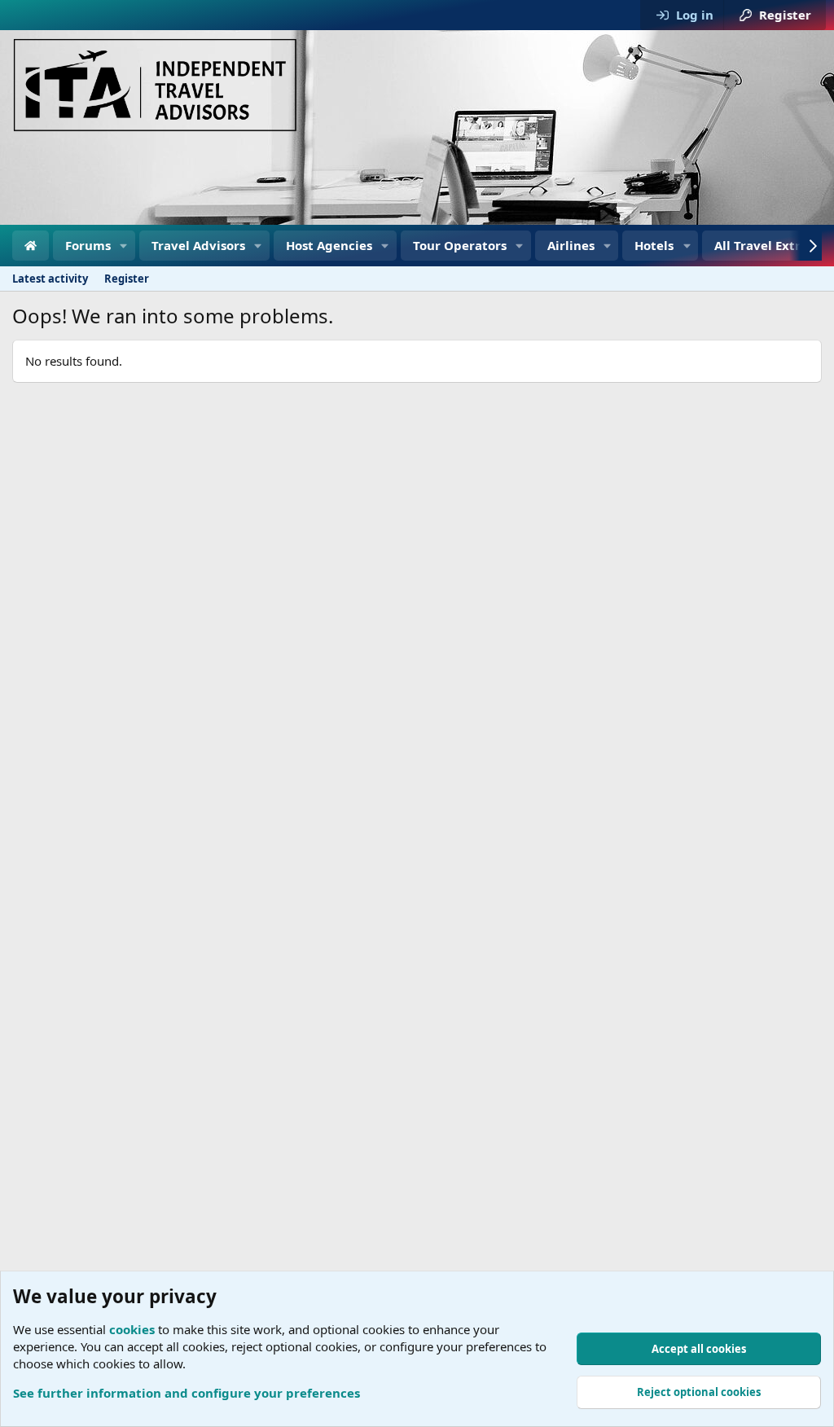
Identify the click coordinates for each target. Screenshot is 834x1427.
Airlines (571, 245)
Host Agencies (329, 245)
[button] (123, 246)
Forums (88, 245)
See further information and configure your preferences (186, 1393)
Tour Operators (460, 245)
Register (126, 278)
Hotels (654, 245)
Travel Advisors (198, 245)
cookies (132, 1329)
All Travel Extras (764, 245)
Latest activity (50, 278)
